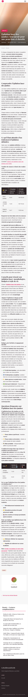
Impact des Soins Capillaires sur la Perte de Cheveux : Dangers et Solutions (13, 629)
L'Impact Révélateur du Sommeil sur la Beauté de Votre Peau (13, 619)
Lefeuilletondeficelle (8, 668)
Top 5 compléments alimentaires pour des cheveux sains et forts (13, 654)
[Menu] (25, 1)
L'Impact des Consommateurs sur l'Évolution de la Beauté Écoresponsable (13, 638)
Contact (3, 688)
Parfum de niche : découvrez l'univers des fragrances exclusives (13, 614)
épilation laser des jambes (13, 284)
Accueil (3, 48)
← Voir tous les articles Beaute (9, 595)
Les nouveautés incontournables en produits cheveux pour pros (12, 624)
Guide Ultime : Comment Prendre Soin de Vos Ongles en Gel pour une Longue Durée (13, 634)
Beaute (4, 30)
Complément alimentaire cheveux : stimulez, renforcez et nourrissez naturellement (12, 649)
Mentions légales (5, 685)
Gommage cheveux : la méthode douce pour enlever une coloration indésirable (13, 643)
